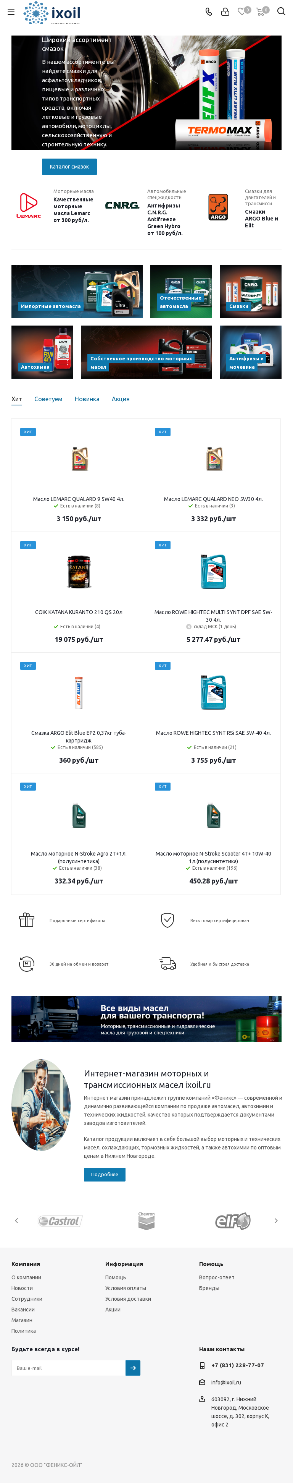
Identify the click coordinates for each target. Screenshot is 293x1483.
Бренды (209, 1288)
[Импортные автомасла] (77, 291)
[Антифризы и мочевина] (251, 352)
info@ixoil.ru (226, 1382)
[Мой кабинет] (225, 12)
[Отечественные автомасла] (181, 291)
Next (277, 106)
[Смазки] (251, 291)
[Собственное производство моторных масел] (146, 352)
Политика (23, 1331)
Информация (124, 1264)
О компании (26, 1277)
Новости (22, 1288)
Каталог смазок (69, 167)
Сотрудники (26, 1299)
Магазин (21, 1320)
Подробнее (104, 1174)
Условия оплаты (125, 1288)
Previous (16, 106)
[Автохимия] (42, 352)
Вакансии (23, 1309)
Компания (25, 1264)
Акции (113, 1309)
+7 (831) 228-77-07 (237, 1365)
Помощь (115, 1277)
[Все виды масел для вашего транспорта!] (146, 1019)
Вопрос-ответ (217, 1277)
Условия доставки (128, 1299)
